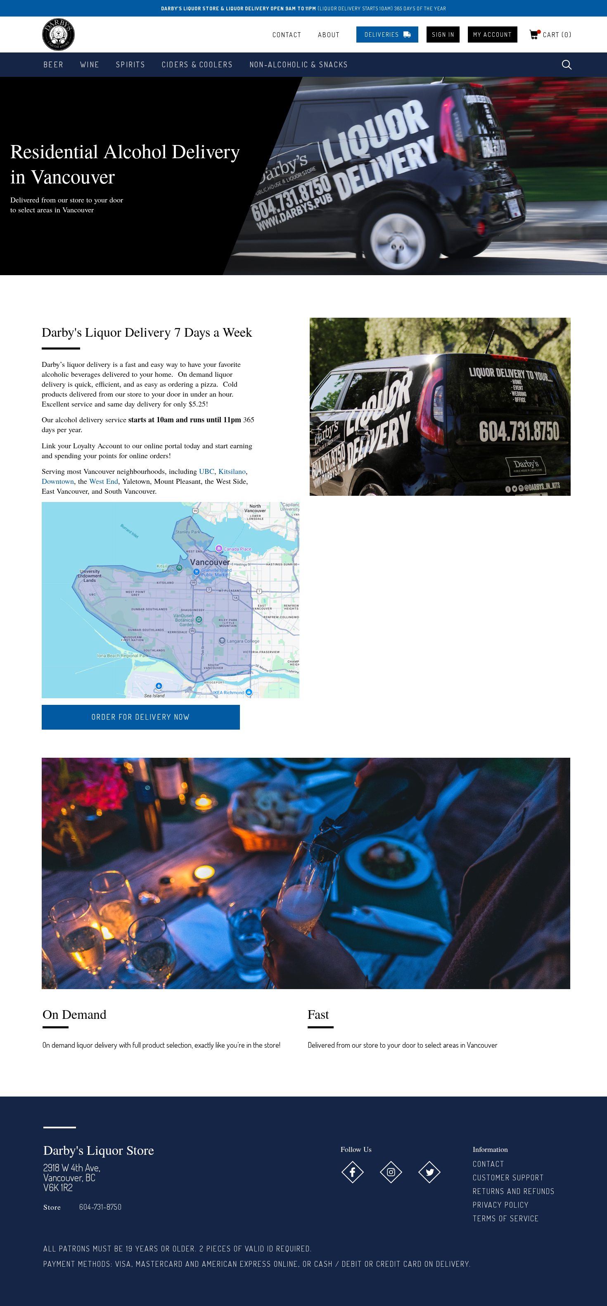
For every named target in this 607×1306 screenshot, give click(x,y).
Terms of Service (506, 1218)
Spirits (130, 64)
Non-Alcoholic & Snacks (299, 64)
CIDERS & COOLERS (197, 64)
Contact (287, 35)
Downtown (58, 481)
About (329, 35)
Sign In (443, 34)
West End (103, 481)
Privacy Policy (501, 1204)
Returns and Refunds (514, 1191)
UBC (206, 471)
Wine (90, 64)
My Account (492, 34)
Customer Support (508, 1177)
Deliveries (382, 34)
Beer (53, 64)
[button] (567, 65)
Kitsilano (232, 471)
